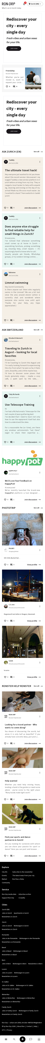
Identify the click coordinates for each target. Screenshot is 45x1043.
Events (4, 875)
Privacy (9, 1030)
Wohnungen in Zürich (21, 926)
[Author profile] (6, 274)
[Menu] (6, 1039)
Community (6, 883)
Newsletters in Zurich (9, 917)
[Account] (39, 1039)
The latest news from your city (23, 875)
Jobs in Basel (6, 951)
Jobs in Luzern (7, 973)
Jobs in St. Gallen (8, 985)
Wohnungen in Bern (19, 964)
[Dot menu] (40, 162)
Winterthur (5, 994)
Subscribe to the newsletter (22, 872)
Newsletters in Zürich (9, 929)
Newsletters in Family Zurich (12, 1014)
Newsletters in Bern (35, 964)
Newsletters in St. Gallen (10, 989)
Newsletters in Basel (9, 954)
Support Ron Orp (8, 898)
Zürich (4, 922)
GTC (3, 1030)
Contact (29, 1026)
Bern (3, 960)
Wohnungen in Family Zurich (28, 1011)
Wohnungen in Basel (20, 951)
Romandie (5, 935)
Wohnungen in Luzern (21, 973)
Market (4, 879)
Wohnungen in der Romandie (29, 938)
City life (4, 872)
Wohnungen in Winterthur (26, 998)
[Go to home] (8, 4)
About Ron (21, 1026)
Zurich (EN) (5, 909)
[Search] (14, 1039)
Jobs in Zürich (7, 926)
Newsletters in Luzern (10, 976)
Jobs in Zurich (7, 913)
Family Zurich (6, 1007)
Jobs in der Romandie (10, 938)
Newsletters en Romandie (11, 942)
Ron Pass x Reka (18, 879)
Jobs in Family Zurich (9, 1011)
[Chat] (31, 1039)
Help (35, 1026)
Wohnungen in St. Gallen (24, 985)
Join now (13, 48)
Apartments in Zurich (21, 913)
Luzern (4, 969)
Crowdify (22, 898)
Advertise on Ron (25, 894)
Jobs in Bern (6, 964)
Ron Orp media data (9, 894)
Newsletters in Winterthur (11, 1002)
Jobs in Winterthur (8, 998)
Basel (4, 947)
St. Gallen (5, 982)
